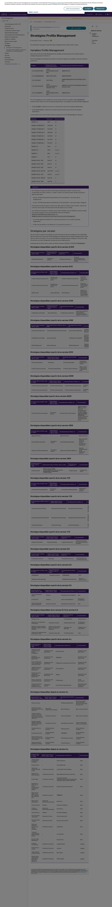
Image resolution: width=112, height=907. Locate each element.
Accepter (88, 8)
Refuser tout (100, 8)
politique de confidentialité (57, 2)
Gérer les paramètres (73, 8)
